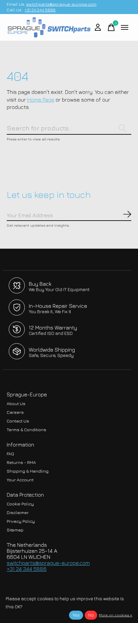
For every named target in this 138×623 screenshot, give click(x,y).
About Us (16, 403)
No (91, 615)
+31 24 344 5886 (40, 9)
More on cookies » (115, 615)
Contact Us (18, 420)
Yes (76, 615)
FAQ (10, 453)
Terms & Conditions (26, 429)
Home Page (40, 100)
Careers (15, 412)
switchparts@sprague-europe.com (61, 4)
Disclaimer (18, 512)
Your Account (20, 479)
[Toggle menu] (124, 27)
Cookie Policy (20, 503)
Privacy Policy (21, 521)
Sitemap (15, 529)
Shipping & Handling (28, 471)
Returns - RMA (21, 462)
